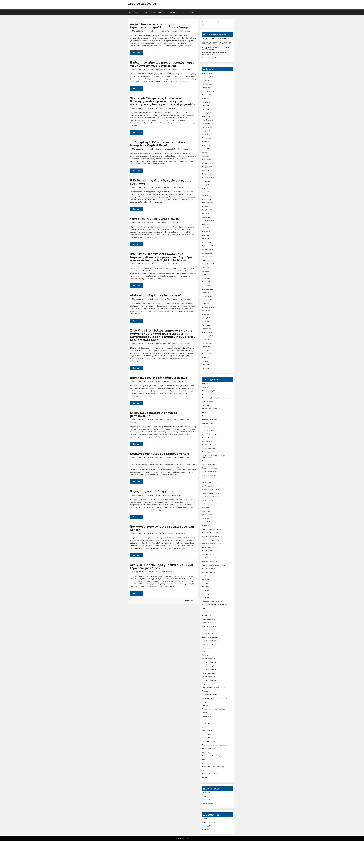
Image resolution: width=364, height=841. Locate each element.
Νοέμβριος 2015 (207, 170)
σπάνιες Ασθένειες (208, 738)
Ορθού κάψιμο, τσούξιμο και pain (213, 58)
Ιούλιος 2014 (206, 228)
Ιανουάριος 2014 (207, 249)
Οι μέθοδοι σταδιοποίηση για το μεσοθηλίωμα (153, 414)
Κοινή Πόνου (206, 579)
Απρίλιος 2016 (206, 152)
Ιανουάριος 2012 (207, 336)
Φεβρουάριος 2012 (208, 332)
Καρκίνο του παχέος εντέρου (211, 540)
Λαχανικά (205, 590)
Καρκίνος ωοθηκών (208, 576)
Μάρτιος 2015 (206, 199)
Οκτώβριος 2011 (207, 347)
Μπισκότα (205, 612)
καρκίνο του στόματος (209, 547)
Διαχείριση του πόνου (209, 471)
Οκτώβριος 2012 (207, 303)
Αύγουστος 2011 (207, 354)
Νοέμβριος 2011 (207, 343)
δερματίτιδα (206, 437)
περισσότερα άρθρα (163, 187)
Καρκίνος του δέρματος (210, 554)
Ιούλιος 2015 (206, 185)
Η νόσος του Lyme (207, 500)
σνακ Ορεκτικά (207, 730)
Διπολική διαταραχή (209, 475)
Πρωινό (204, 712)
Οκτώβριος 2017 (207, 88)
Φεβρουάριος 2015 (208, 203)
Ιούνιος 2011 (206, 361)
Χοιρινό (204, 770)
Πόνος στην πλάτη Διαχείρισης (153, 491)
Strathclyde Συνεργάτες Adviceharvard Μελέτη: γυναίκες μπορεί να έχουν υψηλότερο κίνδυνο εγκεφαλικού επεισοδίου (163, 101)
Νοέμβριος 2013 (207, 257)
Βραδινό (204, 427)
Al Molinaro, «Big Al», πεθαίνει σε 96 (155, 295)
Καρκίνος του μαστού (209, 558)
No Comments (185, 31)
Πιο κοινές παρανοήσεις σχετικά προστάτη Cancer (162, 528)
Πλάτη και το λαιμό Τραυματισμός (214, 687)
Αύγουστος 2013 (207, 267)
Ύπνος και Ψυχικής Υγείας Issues (154, 219)
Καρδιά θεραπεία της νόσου (211, 529)
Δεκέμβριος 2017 (207, 80)
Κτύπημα (159, 108)
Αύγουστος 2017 (207, 95)
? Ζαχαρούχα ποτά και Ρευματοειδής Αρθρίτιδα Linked (214, 53)
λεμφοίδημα (206, 594)
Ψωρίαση (205, 777)
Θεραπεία (205, 525)
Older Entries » (191, 600)
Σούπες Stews (206, 734)
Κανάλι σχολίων (209, 826)
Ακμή (146, 12)
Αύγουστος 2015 (207, 181)
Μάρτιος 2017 (206, 113)
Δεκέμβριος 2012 (207, 296)
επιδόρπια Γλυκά (208, 482)
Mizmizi (185, 838)
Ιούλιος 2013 (206, 271)
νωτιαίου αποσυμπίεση (209, 633)
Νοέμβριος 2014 (207, 213)
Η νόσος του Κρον (207, 504)
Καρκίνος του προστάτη (164, 533)
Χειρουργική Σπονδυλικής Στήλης (213, 766)
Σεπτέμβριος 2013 (208, 264)
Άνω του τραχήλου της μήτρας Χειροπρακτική (217, 398)
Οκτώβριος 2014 (207, 217)
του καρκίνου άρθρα (163, 264)
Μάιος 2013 (206, 278)
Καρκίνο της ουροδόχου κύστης (212, 536)
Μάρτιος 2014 (206, 242)
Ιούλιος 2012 (206, 314)
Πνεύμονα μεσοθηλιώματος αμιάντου (170, 419)
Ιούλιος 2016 (206, 141)
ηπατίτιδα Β (206, 518)
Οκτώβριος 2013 (207, 260)
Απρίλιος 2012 (206, 325)
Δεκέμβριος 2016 (207, 123)
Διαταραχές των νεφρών (210, 461)
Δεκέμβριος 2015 (207, 167)
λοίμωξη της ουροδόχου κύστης (212, 601)
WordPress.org (206, 829)
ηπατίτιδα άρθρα (208, 515)
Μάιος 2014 (206, 235)
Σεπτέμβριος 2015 (208, 177)
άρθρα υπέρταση (208, 401)
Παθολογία (205, 655)
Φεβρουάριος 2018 (208, 73)
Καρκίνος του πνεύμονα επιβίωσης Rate (159, 453)
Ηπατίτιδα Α (206, 511)
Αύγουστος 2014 (207, 224)
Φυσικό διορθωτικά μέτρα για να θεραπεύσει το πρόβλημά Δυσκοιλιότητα (160, 25)
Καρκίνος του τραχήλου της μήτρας (214, 565)
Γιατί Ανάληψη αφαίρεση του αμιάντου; (215, 38)
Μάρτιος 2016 (206, 156)
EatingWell (205, 387)
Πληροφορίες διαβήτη (209, 695)
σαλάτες (205, 727)
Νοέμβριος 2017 (207, 84)
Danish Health (206, 792)
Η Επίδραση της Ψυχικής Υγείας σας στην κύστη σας (160, 181)
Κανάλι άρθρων (209, 822)
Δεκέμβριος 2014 (207, 210)
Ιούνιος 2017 (206, 102)
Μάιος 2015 (206, 192)
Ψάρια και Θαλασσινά (209, 774)
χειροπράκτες (172, 12)
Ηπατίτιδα (205, 507)
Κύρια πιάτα (206, 587)
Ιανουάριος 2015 (207, 206)
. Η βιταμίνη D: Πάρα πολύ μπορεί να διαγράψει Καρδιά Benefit (157, 143)
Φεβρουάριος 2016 (208, 159)
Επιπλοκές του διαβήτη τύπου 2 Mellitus (158, 377)
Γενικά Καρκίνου (187, 12)
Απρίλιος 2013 (206, 282)
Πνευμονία (205, 702)
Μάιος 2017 (206, 105)
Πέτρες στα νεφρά (208, 684)
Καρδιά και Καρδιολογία (210, 533)
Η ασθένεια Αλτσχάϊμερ (210, 493)
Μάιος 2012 (206, 321)
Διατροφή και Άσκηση (209, 464)
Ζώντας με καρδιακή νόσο (210, 489)
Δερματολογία (157, 12)
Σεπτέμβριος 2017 (208, 91)
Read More (136, 53)
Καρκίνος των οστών (208, 572)
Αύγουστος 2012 (207, 311)
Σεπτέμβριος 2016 (208, 134)
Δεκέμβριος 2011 (207, 339)
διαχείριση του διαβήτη (210, 468)
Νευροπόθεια (161, 222)
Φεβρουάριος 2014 (208, 246)
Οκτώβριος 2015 (207, 174)
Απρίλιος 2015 (206, 195)
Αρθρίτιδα (205, 405)
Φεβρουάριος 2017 (208, 116)
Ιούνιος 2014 (206, 231)
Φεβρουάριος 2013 (208, 289)
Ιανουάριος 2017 (207, 120)
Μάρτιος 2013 (206, 285)
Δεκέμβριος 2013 (207, 253)
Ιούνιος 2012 (206, 318)
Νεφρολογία (206, 623)
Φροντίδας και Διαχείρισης (211, 756)
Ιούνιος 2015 (206, 188)
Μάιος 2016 (206, 149)
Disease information (208, 803)
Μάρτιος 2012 (206, 329)
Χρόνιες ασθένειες (142, 3)
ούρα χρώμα (206, 651)
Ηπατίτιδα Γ (206, 522)
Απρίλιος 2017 (206, 109)
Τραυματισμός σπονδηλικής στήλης (214, 745)
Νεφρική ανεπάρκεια (209, 619)
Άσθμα (204, 412)
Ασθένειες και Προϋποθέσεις (167, 31)
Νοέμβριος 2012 (207, 300)
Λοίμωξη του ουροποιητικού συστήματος (215, 605)
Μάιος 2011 (206, 364)
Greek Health (206, 796)
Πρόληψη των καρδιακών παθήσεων (214, 709)
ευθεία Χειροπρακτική (209, 486)
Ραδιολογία (206, 720)
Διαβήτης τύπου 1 (207, 445)
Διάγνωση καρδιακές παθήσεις (212, 452)
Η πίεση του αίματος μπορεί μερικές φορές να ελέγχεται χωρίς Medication (162, 63)
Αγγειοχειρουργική (208, 391)
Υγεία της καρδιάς (208, 748)
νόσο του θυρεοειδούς (209, 626)
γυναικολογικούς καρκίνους (211, 434)
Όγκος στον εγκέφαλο (209, 637)
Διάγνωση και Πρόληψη (210, 448)
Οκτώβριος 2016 (207, 131)
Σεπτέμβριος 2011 (208, 350)
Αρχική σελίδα (135, 12)
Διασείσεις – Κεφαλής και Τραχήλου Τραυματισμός (214, 456)
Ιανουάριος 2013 (207, 293)
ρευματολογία (207, 723)
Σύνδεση (204, 819)
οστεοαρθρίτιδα (207, 644)
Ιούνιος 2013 (206, 275)
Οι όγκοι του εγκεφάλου (210, 641)
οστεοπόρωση (206, 648)
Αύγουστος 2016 (207, 138)
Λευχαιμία (205, 597)
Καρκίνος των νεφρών (209, 569)
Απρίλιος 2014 (206, 239)
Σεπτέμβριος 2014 (208, 221)
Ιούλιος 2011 (206, 357)
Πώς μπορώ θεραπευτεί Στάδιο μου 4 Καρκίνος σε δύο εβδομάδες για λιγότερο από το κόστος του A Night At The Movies (161, 257)
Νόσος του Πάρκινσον (209, 630)
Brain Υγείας (206, 383)
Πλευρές (205, 691)
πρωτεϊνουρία (206, 716)
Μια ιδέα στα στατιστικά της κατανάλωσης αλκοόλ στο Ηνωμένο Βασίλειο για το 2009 (216, 43)
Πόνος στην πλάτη (162, 495)
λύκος (204, 608)
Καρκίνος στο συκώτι (209, 551)
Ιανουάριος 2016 (207, 163)
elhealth (150, 31)
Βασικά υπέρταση (208, 423)
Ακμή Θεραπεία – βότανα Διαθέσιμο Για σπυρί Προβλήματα (215, 48)
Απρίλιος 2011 (206, 368)
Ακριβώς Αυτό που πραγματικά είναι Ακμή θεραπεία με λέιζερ (161, 566)
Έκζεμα (204, 479)
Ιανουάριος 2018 (207, 77)
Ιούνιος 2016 (206, 145)
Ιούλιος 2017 (206, 98)
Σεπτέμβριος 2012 (208, 307)
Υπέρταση (205, 752)
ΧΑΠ (203, 759)
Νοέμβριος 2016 (207, 127)
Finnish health (206, 800)
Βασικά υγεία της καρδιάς (166, 149)
